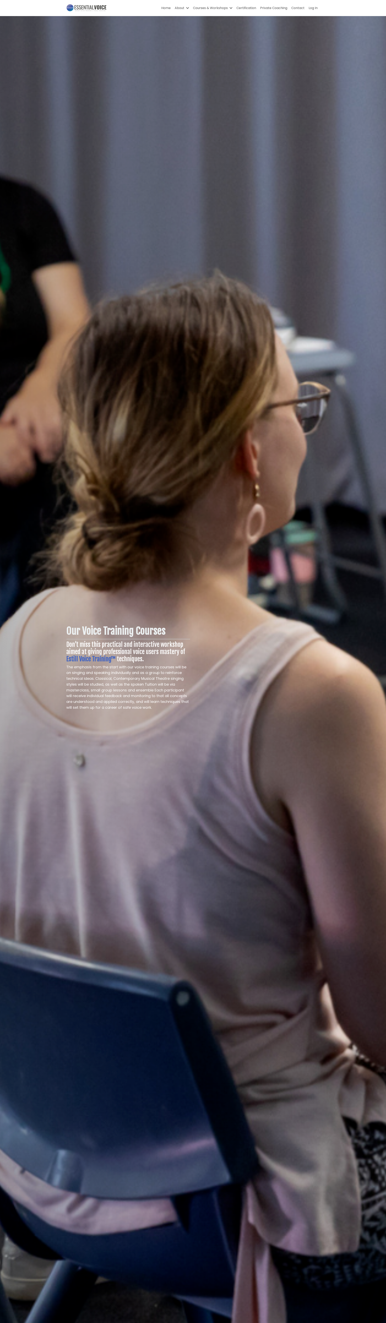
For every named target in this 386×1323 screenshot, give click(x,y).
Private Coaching (273, 8)
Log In (313, 8)
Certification (246, 8)
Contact (298, 8)
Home (166, 8)
